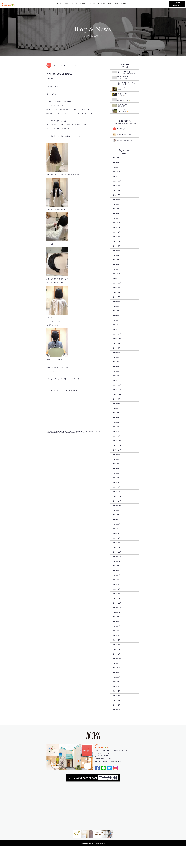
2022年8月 (116, 190)
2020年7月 (116, 297)
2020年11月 (117, 278)
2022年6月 (116, 200)
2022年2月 (116, 213)
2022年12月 (117, 172)
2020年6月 (116, 302)
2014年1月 (116, 654)
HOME (59, 4)
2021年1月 (116, 269)
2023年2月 (116, 162)
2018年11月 (117, 390)
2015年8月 (116, 570)
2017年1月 (116, 492)
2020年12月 (117, 274)
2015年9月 (116, 566)
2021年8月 (116, 237)
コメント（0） (82, 433)
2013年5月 (116, 691)
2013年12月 (117, 658)
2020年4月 (116, 311)
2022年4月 (116, 209)
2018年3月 (116, 427)
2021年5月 (116, 251)
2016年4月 (116, 533)
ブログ (84, 431)
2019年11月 (117, 334)
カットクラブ (69, 431)
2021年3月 (116, 260)
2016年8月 (116, 515)
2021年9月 (116, 232)
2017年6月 (116, 468)
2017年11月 (117, 445)
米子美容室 (61, 433)
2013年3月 (116, 700)
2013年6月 (116, 686)
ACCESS (124, 4)
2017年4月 (116, 478)
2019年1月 (116, 380)
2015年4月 (116, 589)
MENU (66, 4)
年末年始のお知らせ (124, 99)
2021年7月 (116, 241)
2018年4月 (116, 422)
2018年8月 (116, 404)
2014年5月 (116, 635)
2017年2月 (116, 487)
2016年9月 (116, 510)
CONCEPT (74, 4)
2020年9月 (116, 288)
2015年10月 (117, 561)
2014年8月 (116, 621)
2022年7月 (116, 195)
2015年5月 (116, 584)
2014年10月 (117, 612)
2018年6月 (116, 413)
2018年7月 (116, 408)
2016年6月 (116, 524)
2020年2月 (116, 320)
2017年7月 (116, 464)
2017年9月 (116, 455)
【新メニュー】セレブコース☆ (126, 83)
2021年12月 (117, 223)
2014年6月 (116, 631)
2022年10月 (117, 181)
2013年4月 (116, 696)
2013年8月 (116, 677)
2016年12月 (117, 496)
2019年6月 (116, 357)
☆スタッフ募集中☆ (124, 77)
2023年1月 (116, 167)
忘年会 (122, 88)
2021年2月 (116, 264)
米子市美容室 (54, 433)
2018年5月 (116, 417)
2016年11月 (117, 501)
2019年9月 (116, 343)
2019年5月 (116, 362)
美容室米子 (74, 433)
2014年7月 (116, 626)
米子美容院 (67, 433)
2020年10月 (117, 283)
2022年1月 (116, 218)
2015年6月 (116, 580)
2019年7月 (116, 353)
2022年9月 (116, 186)
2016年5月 (116, 529)
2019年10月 (117, 339)
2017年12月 (117, 441)
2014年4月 (116, 640)
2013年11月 (117, 663)
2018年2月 (116, 431)
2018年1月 (116, 436)
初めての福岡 (122, 105)
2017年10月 (117, 450)
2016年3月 (116, 538)
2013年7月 (116, 682)
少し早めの (122, 94)
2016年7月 (116, 519)
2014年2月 (116, 649)
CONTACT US (101, 4)
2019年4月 (116, 366)
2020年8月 (116, 292)
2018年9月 (116, 399)
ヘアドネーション (91, 431)
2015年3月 (116, 594)
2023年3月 (116, 158)
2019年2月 (116, 376)
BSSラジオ (53, 431)
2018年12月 (117, 385)
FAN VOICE (84, 4)
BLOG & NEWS (113, 4)
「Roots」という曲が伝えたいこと (127, 72)
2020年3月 (116, 315)
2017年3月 (116, 482)
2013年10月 (117, 668)
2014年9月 (116, 617)
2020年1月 (116, 325)
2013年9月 (116, 672)
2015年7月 (116, 575)
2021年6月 (116, 246)
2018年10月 (117, 394)
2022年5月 (116, 204)
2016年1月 (116, 547)
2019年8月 (116, 348)
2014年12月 (117, 603)
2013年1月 (116, 709)
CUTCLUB (59, 431)
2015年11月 (117, 556)
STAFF (92, 4)
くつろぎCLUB (78, 431)
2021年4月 (116, 255)
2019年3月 (116, 371)
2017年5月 (116, 473)
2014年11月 (117, 607)
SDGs (64, 431)
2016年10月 (117, 505)
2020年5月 (116, 306)
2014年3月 (116, 645)
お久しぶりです (122, 110)
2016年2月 (116, 543)
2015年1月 (116, 598)
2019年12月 (117, 329)
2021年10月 (117, 227)
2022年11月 (117, 176)
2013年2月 (116, 705)
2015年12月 (117, 552)
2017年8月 (116, 459)
